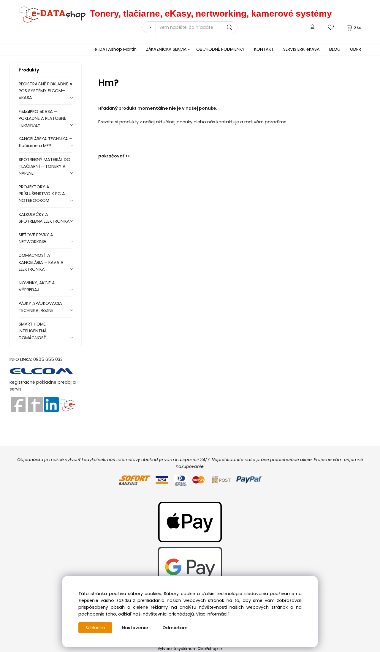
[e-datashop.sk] (50, 13)
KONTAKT (264, 49)
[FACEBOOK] (18, 404)
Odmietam (175, 628)
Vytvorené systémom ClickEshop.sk (190, 648)
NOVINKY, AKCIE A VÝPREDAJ (37, 286)
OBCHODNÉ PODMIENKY (220, 49)
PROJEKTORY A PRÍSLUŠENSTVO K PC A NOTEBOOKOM (42, 193)
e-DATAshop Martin (115, 49)
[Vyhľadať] (149, 27)
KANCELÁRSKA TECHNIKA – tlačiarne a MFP (45, 142)
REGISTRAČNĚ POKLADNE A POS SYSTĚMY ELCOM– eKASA (45, 91)
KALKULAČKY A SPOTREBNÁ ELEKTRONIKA (44, 217)
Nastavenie (135, 628)
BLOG (335, 49)
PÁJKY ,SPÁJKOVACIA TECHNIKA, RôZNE (40, 306)
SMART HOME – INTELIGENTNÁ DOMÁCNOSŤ (34, 331)
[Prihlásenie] (312, 27)
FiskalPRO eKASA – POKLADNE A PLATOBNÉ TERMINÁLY (42, 118)
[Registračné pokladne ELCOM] (41, 371)
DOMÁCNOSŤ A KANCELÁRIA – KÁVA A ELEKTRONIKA (41, 262)
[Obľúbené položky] (331, 27)
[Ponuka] (67, 404)
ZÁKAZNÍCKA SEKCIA (166, 49)
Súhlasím (95, 628)
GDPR (355, 49)
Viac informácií (212, 614)
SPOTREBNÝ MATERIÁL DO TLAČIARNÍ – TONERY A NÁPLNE (44, 166)
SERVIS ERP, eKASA (301, 49)
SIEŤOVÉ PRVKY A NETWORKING (36, 238)
